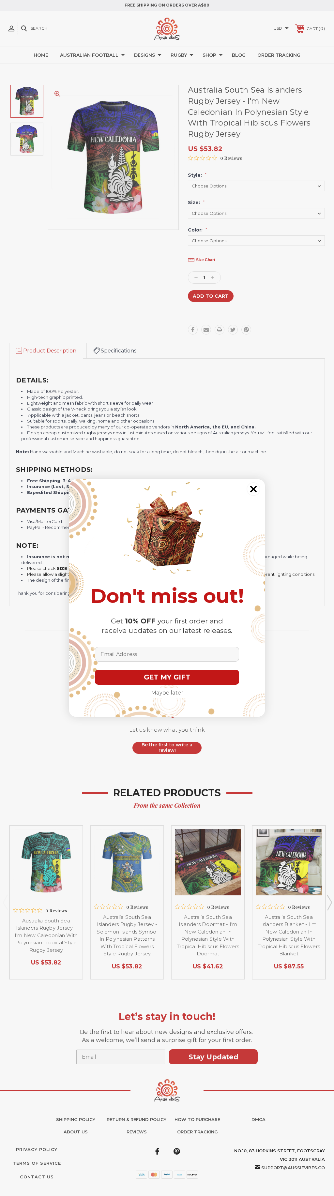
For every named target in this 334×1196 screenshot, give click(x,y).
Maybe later (167, 693)
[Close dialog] (253, 489)
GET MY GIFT (167, 677)
